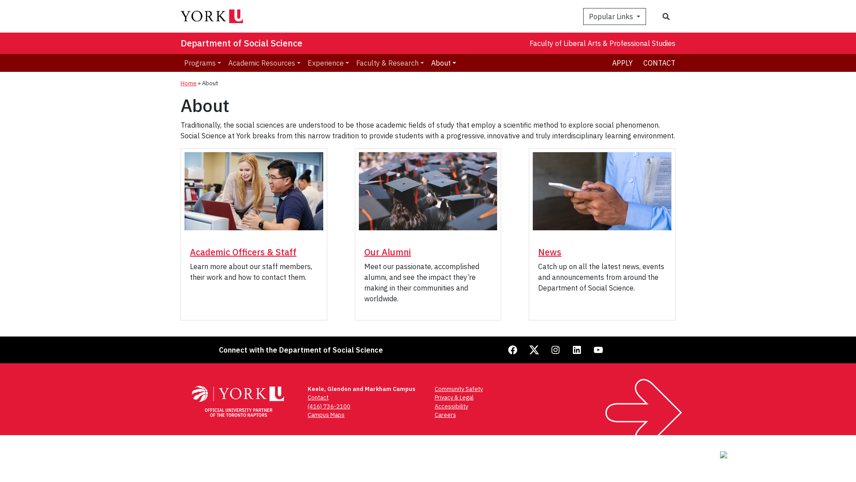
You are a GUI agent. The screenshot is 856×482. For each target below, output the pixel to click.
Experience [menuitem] (326, 62)
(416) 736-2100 (329, 406)
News (549, 252)
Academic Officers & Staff (243, 252)
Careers (445, 415)
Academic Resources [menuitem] (261, 62)
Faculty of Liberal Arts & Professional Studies (602, 43)
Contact (659, 62)
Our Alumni (387, 252)
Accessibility (451, 406)
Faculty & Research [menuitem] (387, 62)
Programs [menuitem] (200, 62)
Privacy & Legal (454, 397)
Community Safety (459, 389)
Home (189, 83)
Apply (622, 62)
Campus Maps (326, 415)
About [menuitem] (441, 62)
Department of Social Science (241, 43)
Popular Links (612, 16)
